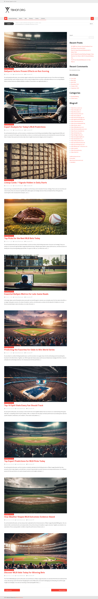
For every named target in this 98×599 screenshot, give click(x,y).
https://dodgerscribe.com (77, 135)
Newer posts (62, 590)
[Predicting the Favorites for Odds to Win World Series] (35, 328)
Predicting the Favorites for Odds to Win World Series (29, 349)
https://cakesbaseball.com (77, 121)
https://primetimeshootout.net (78, 142)
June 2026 (73, 78)
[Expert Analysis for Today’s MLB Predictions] (35, 105)
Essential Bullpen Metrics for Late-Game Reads (26, 294)
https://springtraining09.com (77, 137)
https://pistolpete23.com (76, 138)
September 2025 (75, 88)
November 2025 (75, 84)
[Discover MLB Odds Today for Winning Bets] (35, 551)
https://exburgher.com (76, 110)
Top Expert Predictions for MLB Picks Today (24, 461)
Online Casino (74, 98)
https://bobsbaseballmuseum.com (79, 129)
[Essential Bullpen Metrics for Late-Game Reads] (35, 273)
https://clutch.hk (74, 152)
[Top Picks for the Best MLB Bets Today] (35, 217)
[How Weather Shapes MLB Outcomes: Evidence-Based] (35, 495)
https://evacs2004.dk (76, 115)
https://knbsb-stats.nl (76, 125)
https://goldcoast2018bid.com (78, 119)
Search (71, 35)
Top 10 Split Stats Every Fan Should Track (23, 405)
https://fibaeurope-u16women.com (79, 146)
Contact (43, 18)
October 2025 (74, 86)
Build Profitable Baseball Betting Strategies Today (26, 23)
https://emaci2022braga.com (77, 117)
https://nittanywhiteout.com (77, 140)
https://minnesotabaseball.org (78, 123)
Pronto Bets (72, 158)
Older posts (9, 590)
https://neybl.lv (74, 148)
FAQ (26, 18)
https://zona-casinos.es (76, 108)
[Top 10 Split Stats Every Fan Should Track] (35, 384)
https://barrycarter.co (76, 112)
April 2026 (73, 82)
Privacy (31, 18)
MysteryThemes (19, 597)
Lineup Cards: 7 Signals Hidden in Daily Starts (25, 182)
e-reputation (72, 162)
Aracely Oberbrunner (19, 74)
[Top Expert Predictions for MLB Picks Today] (35, 440)
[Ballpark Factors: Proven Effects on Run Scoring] (35, 50)
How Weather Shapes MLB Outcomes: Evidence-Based (29, 516)
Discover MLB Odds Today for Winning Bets (24, 572)
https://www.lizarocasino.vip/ (76, 160)
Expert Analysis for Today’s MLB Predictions (25, 126)
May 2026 (73, 80)
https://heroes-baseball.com (77, 131)
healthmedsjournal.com (75, 156)
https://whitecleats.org (76, 133)
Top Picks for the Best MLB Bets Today (22, 238)
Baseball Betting (13, 18)
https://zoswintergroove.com (77, 144)
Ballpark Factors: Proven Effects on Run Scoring (26, 71)
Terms (36, 18)
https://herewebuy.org (76, 150)
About (20, 18)
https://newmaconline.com (77, 113)
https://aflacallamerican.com (77, 127)
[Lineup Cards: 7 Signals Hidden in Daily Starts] (35, 161)
